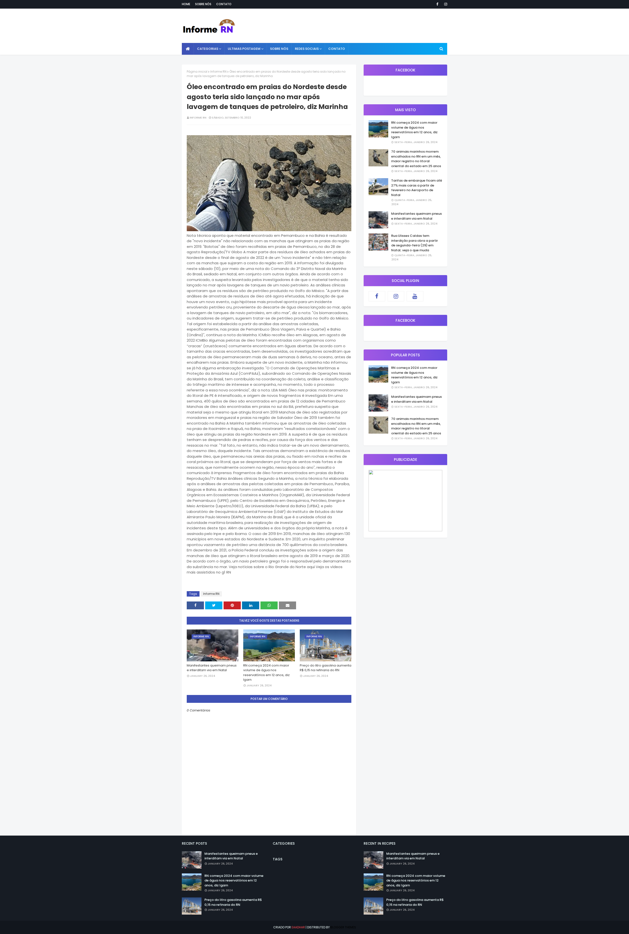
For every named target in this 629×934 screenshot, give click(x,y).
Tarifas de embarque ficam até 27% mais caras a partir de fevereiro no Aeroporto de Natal (416, 187)
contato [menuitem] (336, 48)
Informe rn (198, 118)
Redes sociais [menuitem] (307, 48)
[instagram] (445, 4)
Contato (223, 4)
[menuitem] (188, 49)
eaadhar (298, 927)
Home (186, 4)
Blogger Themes (343, 927)
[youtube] (415, 296)
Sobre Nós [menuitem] (279, 48)
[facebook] (437, 4)
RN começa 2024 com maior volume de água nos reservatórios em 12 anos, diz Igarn (266, 672)
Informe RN (218, 71)
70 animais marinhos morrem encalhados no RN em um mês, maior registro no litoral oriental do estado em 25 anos (416, 158)
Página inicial (197, 71)
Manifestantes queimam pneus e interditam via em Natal (212, 668)
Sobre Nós (203, 4)
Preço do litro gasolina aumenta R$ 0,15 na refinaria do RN (325, 668)
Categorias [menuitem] (207, 48)
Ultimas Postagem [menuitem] (244, 48)
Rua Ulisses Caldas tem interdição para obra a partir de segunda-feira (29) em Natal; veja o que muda (414, 243)
